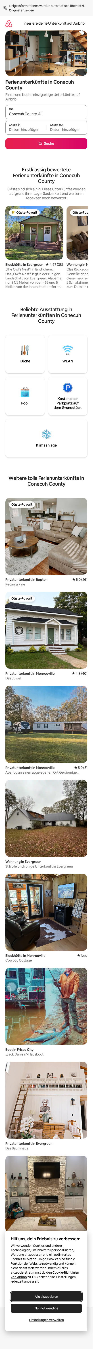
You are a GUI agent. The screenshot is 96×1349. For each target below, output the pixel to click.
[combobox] (46, 114)
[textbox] (26, 129)
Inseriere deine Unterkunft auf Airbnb (54, 23)
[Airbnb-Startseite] (8, 23)
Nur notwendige (46, 1308)
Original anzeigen (21, 10)
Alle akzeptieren (46, 1297)
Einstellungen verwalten (46, 1320)
